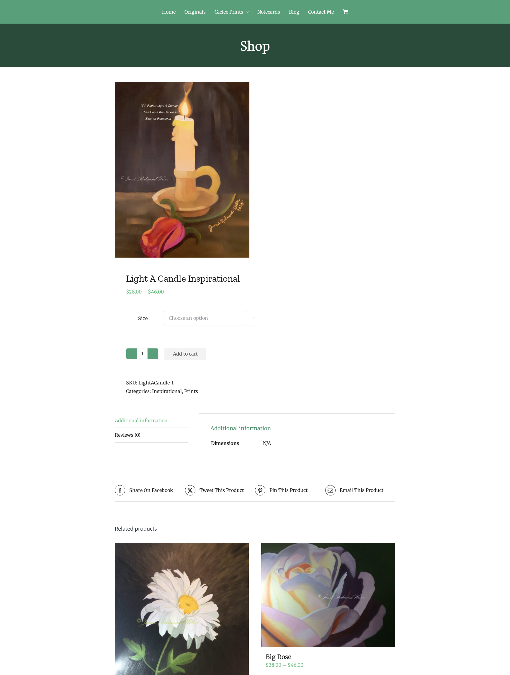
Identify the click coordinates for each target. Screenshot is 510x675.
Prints (191, 391)
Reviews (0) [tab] (127, 435)
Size (143, 318)
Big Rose (278, 657)
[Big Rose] (328, 595)
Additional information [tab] (141, 420)
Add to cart (185, 354)
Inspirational (167, 391)
